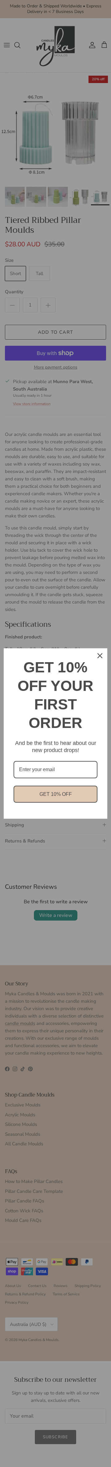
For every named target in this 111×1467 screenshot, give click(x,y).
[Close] (99, 655)
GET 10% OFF (55, 794)
